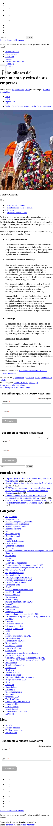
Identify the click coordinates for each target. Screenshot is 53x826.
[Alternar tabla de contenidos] (2, 201)
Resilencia (9, 670)
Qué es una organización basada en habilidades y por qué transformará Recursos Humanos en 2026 (28, 501)
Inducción (9, 604)
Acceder (9, 725)
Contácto (9, 66)
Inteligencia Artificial (14, 611)
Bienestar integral (12, 533)
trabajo (3, 380)
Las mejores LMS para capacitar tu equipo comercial (28, 616)
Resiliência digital (13, 675)
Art (6, 531)
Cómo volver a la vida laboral (12, 385)
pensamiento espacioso (15, 655)
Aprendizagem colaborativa (17, 524)
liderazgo (39, 377)
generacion (29, 377)
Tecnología (10, 689)
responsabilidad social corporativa (19, 677)
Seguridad (9, 682)
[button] (2, 71)
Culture (8, 558)
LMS (7, 631)
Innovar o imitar (12, 606)
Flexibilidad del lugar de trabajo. (20, 208)
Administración (12, 51)
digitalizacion (18, 377)
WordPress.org (11, 732)
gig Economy (11, 597)
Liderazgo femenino (14, 624)
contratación (10, 555)
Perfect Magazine (28, 825)
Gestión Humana (21, 382)
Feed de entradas (12, 728)
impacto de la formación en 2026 (19, 602)
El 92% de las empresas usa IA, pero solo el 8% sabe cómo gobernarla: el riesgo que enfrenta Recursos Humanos (28, 490)
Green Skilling (11, 599)
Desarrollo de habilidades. (17, 213)
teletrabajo (9, 694)
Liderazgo (33, 382)
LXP (7, 633)
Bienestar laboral (12, 536)
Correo (5, 411)
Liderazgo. (11, 210)
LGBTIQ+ (10, 619)
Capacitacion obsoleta (14, 546)
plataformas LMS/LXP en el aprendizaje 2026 (25, 658)
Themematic (11, 825)
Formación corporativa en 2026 (18, 580)
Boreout (8, 538)
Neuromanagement (13, 645)
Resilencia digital (12, 672)
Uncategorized (11, 709)
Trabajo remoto (11, 706)
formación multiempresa (15, 582)
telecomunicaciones (13, 692)
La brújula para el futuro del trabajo (15, 387)
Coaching (9, 548)
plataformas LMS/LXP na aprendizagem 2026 (25, 660)
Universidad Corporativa (16, 711)
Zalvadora (9, 714)
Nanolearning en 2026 (15, 641)
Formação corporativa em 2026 (18, 577)
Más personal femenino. (16, 205)
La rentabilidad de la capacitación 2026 (22, 614)
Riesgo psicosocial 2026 (15, 680)
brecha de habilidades (14, 541)
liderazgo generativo (14, 626)
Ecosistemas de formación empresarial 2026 (24, 565)
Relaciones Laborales (14, 61)
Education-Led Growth (15, 570)
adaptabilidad (11, 516)
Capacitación (11, 54)
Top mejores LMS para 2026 (17, 701)
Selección (9, 64)
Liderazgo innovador (14, 628)
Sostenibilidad (11, 687)
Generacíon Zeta (12, 585)
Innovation (10, 609)
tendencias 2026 (12, 697)
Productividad (11, 663)
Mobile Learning (12, 638)
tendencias (47, 377)
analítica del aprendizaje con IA (18, 521)
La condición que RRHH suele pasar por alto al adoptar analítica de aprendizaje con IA (25, 496)
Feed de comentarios (14, 730)
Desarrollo (9, 56)
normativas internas (13, 648)
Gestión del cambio (13, 592)
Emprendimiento (12, 575)
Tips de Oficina (12, 699)
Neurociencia (11, 643)
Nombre (6, 401)
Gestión (8, 59)
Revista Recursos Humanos (12, 40)
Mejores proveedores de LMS (18, 636)
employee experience (14, 572)
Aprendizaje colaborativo (16, 526)
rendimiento (10, 667)
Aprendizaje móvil (13, 529)
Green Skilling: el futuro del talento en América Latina (28, 483)
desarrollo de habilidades (16, 563)
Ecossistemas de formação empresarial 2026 (24, 568)
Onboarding (10, 650)
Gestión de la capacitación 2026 (19, 589)
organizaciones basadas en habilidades (21, 653)
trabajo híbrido (11, 704)
